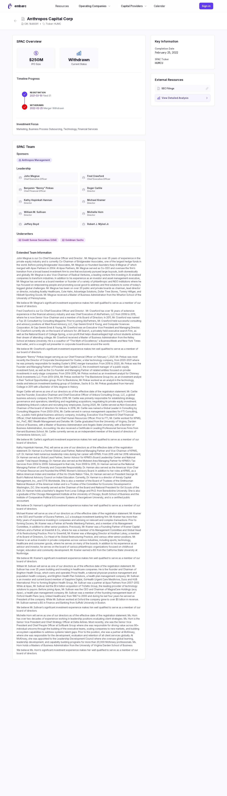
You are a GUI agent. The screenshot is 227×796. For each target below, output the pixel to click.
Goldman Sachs (74, 240)
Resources (62, 6)
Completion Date (164, 48)
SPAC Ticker (162, 59)
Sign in (206, 6)
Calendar (159, 6)
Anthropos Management (36, 160)
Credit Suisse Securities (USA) (39, 240)
